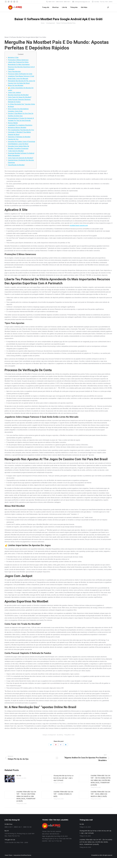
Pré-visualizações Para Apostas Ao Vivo (21, 130)
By (60, 734)
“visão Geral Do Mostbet (16, 151)
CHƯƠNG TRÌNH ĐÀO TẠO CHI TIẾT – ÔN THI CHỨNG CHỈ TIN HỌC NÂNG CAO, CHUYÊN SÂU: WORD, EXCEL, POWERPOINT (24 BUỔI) (100, 780)
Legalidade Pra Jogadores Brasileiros (20, 125)
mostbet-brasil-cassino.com (79, 225)
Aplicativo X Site (13, 57)
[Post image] (10, 778)
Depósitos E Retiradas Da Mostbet (19, 137)
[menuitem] (45, 7)
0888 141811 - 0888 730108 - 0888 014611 (59, 1)
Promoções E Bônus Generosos (18, 60)
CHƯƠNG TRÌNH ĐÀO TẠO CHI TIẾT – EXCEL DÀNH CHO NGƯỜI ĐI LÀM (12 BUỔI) (100, 794)
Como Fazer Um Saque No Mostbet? (19, 97)
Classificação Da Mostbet (16, 165)
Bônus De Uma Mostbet (15, 85)
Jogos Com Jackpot (14, 92)
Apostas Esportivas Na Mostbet (18, 95)
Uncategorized (52, 734)
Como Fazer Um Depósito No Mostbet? (20, 158)
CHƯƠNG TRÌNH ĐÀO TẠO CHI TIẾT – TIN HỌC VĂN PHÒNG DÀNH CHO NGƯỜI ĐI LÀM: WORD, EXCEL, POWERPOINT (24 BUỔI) (26, 796)
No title (18, 775)
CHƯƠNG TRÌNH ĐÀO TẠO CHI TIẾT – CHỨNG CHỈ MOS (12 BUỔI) (63, 794)
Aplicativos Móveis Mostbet (17, 127)
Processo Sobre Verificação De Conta (20, 74)
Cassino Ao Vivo (13, 139)
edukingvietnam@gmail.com (82, 1)
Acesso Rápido (13, 123)
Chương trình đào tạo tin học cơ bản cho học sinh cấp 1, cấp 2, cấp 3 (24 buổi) (63, 778)
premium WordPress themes (23, 855)
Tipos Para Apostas (14, 71)
